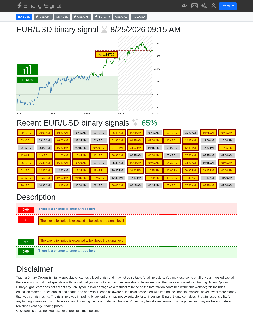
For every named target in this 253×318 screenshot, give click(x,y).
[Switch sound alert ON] (185, 6)
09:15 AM (26, 132)
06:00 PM (44, 147)
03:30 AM (26, 140)
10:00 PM (226, 140)
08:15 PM (26, 147)
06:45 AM (117, 132)
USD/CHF (83, 16)
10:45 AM (81, 155)
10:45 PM (117, 170)
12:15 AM (190, 140)
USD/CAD (121, 16)
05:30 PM (62, 147)
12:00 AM (208, 140)
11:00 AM (62, 155)
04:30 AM (172, 162)
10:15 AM (99, 155)
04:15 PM (117, 147)
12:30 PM (208, 147)
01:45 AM (99, 140)
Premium (228, 6)
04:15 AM (226, 132)
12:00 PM (26, 155)
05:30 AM (190, 132)
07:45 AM (172, 155)
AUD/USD (139, 16)
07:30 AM (190, 155)
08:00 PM (226, 170)
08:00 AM (153, 155)
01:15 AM (135, 140)
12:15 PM (226, 147)
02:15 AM (81, 140)
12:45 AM (172, 140)
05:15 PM (80, 147)
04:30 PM (99, 147)
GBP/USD (62, 16)
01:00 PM (172, 147)
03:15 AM (44, 140)
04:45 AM (208, 132)
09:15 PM (208, 170)
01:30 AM (117, 140)
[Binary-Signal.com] (38, 6)
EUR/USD (24, 16)
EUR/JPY (104, 16)
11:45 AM (44, 155)
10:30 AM (44, 185)
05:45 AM (172, 132)
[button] (204, 6)
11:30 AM (190, 177)
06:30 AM (135, 132)
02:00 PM (62, 177)
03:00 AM (62, 140)
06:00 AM (81, 162)
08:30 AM (62, 132)
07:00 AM (226, 155)
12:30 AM (62, 170)
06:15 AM (153, 132)
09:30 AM (117, 155)
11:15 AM (208, 177)
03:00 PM (135, 147)
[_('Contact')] (194, 6)
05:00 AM (135, 162)
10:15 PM (153, 170)
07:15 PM (26, 177)
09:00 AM (44, 132)
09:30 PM (190, 170)
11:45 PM (99, 170)
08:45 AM (135, 185)
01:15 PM (153, 147)
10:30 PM (135, 170)
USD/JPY (45, 16)
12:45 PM (190, 147)
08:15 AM (81, 132)
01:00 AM (153, 140)
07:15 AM (99, 132)
